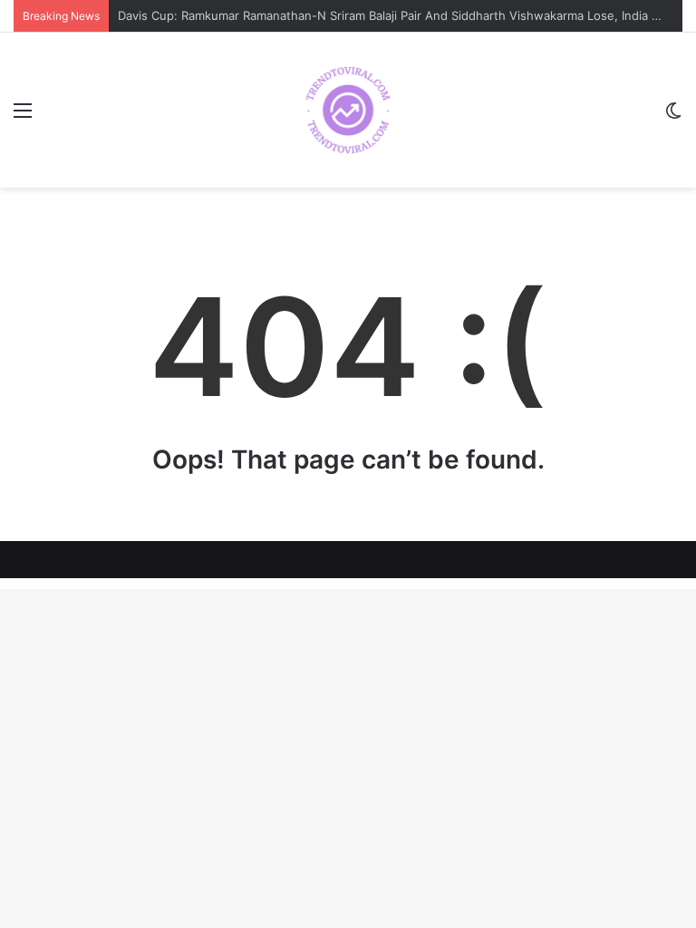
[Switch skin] (673, 116)
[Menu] (23, 116)
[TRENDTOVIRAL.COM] (348, 110)
